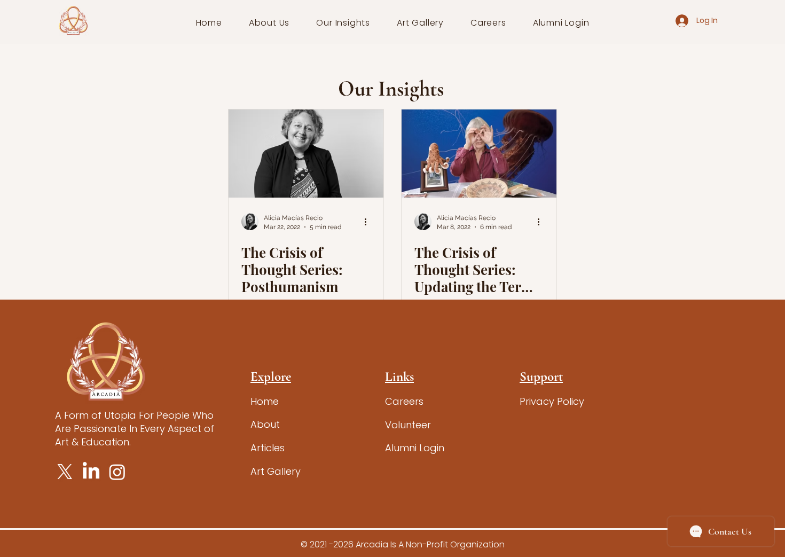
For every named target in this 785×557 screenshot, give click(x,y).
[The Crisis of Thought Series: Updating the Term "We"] (479, 153)
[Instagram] (117, 471)
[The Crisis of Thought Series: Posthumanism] (306, 153)
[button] (269, 23)
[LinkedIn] (91, 471)
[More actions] (369, 221)
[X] (64, 471)
